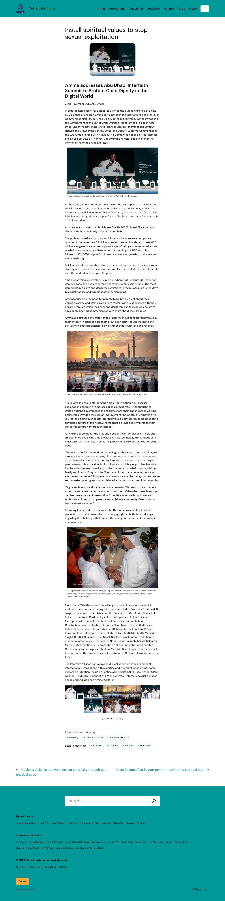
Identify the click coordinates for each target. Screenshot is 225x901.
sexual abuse (144, 745)
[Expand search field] (205, 8)
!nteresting (72, 737)
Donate (22, 881)
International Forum (119, 737)
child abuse (112, 745)
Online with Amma (42, 8)
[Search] (154, 801)
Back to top (202, 889)
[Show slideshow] (112, 718)
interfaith (128, 745)
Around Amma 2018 (93, 737)
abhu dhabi (95, 745)
